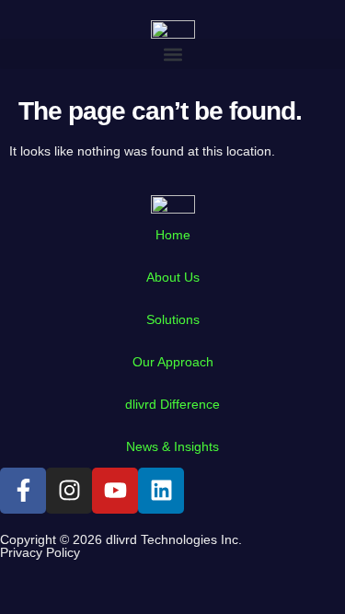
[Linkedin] (161, 491)
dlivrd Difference (172, 404)
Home (172, 234)
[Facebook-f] (23, 491)
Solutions (173, 319)
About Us (173, 277)
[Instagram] (69, 491)
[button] (172, 54)
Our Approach (172, 361)
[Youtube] (115, 491)
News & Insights (172, 446)
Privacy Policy (40, 552)
